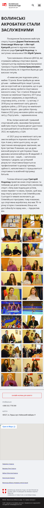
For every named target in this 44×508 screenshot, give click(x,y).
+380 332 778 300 (9, 406)
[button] (39, 5)
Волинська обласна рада (15, 5)
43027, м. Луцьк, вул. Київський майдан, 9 (18, 415)
